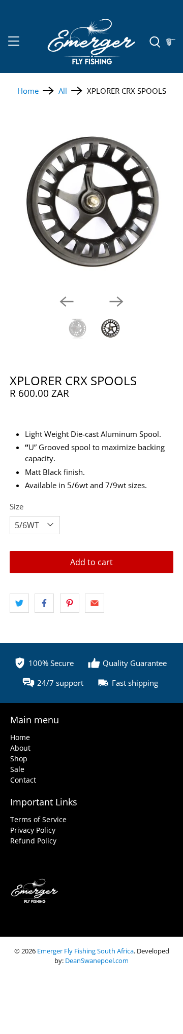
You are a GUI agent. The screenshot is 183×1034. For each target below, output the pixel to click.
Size (16, 506)
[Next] (116, 301)
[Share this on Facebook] (44, 603)
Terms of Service (38, 819)
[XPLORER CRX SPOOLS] (91, 202)
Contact (23, 780)
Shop (18, 758)
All (62, 91)
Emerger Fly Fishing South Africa (85, 951)
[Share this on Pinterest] (69, 603)
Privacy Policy (32, 830)
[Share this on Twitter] (19, 603)
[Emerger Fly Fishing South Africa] (91, 42)
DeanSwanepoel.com (97, 960)
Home (28, 91)
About (20, 748)
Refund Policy (33, 840)
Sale (17, 769)
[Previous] (66, 301)
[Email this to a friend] (94, 603)
